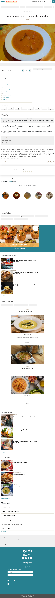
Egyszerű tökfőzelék (17, 486)
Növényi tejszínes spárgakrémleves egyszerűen (27, 337)
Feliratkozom (29, 575)
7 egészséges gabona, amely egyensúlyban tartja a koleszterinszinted (24, 285)
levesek (24, 11)
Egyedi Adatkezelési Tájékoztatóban (21, 589)
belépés (10, 181)
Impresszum (27, 566)
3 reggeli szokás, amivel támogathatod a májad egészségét (24, 417)
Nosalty (27, 372)
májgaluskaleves (32, 305)
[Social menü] (42, 1)
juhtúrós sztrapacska (6, 7)
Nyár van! (15, 414)
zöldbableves (16, 305)
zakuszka (22, 7)
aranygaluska (30, 7)
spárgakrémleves (24, 305)
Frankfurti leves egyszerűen (27, 368)
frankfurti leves (10, 305)
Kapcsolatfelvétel (27, 565)
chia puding (4, 219)
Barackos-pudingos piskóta (8, 515)
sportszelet (15, 7)
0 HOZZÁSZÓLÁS (32, 21)
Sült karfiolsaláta (6, 528)
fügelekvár (31, 216)
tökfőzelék (15, 484)
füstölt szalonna (9, 82)
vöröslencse (9, 74)
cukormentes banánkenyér (41, 216)
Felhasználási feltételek (27, 562)
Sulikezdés (15, 258)
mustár (6, 93)
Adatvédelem (27, 563)
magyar (42, 69)
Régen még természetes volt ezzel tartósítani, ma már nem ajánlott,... (25, 442)
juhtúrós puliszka (38, 7)
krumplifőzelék (16, 460)
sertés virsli (8, 78)
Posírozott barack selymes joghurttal (11, 511)
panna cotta (24, 216)
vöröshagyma (12, 80)
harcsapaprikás (48, 7)
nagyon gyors (36, 69)
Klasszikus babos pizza (7, 520)
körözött (11, 219)
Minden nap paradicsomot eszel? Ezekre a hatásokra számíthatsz (25, 261)
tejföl (6, 91)
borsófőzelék (24, 219)
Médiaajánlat (27, 567)
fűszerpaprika (7, 84)
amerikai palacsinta (17, 472)
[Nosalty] (3, 1)
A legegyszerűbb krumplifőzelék (20, 462)
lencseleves (29, 11)
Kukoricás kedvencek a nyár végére (12, 541)
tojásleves (17, 219)
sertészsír (6, 97)
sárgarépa (11, 76)
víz (4, 99)
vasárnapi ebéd (49, 69)
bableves (3, 305)
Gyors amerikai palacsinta (19, 474)
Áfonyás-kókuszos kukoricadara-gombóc (12, 524)
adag (27, 70)
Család (14, 270)
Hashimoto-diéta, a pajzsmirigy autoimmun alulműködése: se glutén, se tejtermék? (23, 430)
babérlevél (7, 89)
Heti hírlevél (18, 580)
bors (3, 87)
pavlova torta (9, 216)
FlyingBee (27, 19)
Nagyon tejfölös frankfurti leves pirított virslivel (27, 399)
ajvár (3, 216)
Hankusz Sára (27, 342)
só (3, 86)
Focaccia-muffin (6, 507)
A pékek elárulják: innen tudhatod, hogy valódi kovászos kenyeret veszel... (25, 273)
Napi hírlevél (11, 580)
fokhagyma (9, 95)
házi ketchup (16, 216)
